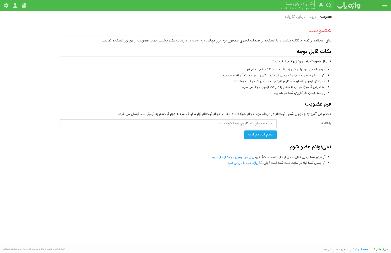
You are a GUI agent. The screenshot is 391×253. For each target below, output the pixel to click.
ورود (313, 17)
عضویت (326, 17)
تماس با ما (342, 249)
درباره (327, 249)
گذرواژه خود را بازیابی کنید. (244, 163)
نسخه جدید (360, 249)
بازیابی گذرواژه (295, 17)
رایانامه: (325, 123)
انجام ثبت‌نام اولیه (260, 135)
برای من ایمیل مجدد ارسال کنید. (232, 157)
